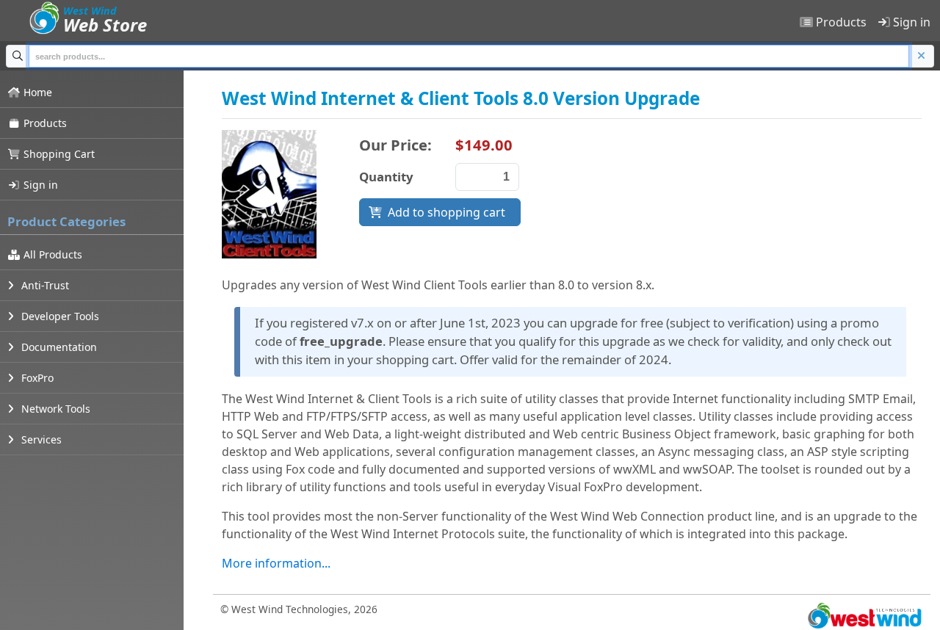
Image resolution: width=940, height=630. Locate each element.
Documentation (57, 347)
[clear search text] (921, 56)
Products (840, 22)
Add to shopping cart (446, 212)
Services (40, 439)
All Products (51, 254)
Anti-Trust (43, 285)
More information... (276, 563)
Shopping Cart (58, 154)
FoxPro (36, 378)
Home (36, 92)
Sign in (910, 22)
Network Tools (54, 409)
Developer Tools (58, 316)
